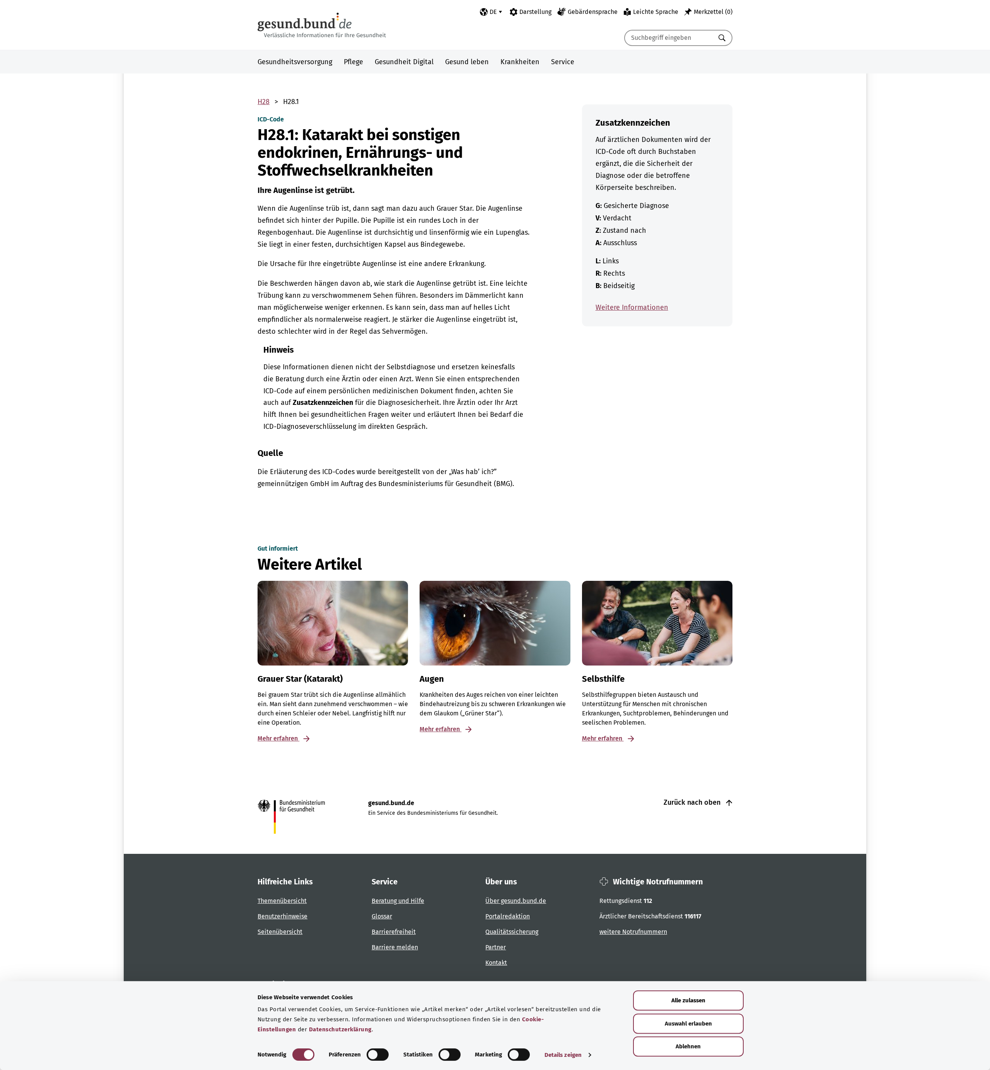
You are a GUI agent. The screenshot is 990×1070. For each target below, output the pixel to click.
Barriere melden (395, 947)
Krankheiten (519, 62)
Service (562, 62)
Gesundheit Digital (404, 62)
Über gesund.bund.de (515, 900)
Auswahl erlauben (688, 1023)
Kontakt (496, 962)
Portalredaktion (507, 916)
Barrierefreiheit (394, 931)
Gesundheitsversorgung (295, 62)
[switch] (378, 1054)
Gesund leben (467, 62)
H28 (264, 101)
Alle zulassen (688, 1000)
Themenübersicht (282, 900)
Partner (495, 947)
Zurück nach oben (693, 802)
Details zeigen (563, 1054)
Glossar (382, 916)
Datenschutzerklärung (340, 1029)
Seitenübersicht (280, 931)
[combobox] (668, 38)
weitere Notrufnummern (633, 931)
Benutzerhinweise (282, 916)
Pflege (353, 62)
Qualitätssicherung (511, 931)
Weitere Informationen (632, 307)
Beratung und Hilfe (398, 900)
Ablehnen (688, 1046)
